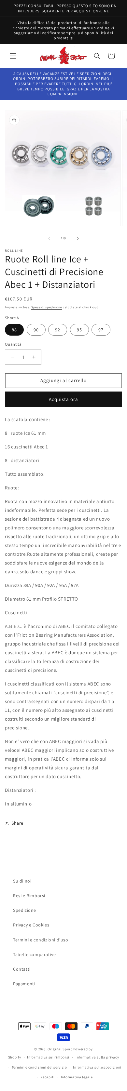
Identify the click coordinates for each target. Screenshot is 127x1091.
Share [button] (17, 823)
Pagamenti (24, 984)
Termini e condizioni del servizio (39, 1067)
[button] (13, 56)
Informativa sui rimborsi (48, 1057)
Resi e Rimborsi (29, 895)
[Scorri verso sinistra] (49, 238)
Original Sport (60, 1049)
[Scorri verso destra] (78, 238)
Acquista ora (63, 399)
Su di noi (22, 881)
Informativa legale (77, 1077)
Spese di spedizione (46, 307)
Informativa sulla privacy (97, 1057)
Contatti (22, 969)
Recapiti (47, 1077)
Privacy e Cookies (31, 925)
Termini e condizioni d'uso (40, 940)
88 (14, 330)
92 (57, 330)
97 (101, 330)
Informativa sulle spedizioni (97, 1067)
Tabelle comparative (34, 954)
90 (36, 330)
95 (79, 330)
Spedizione (24, 910)
